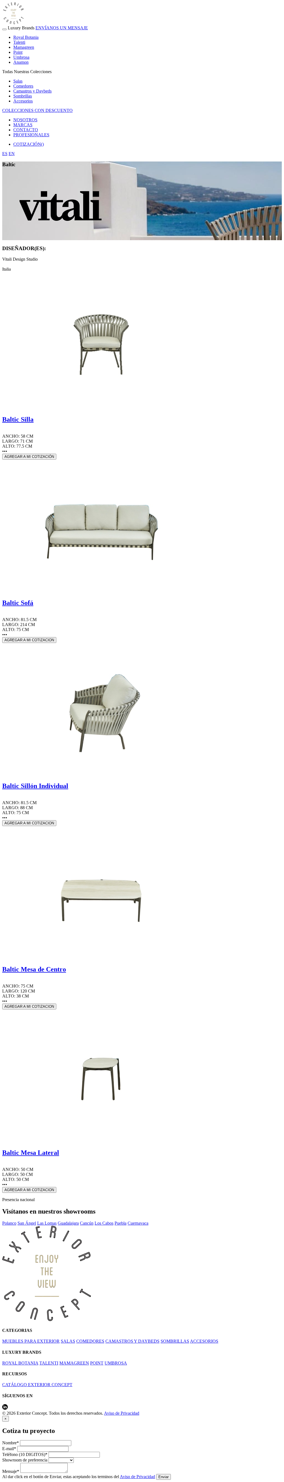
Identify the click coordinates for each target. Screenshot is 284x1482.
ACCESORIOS (204, 1341)
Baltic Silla (18, 419)
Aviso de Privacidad (121, 1413)
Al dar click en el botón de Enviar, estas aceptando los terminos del (78, 1476)
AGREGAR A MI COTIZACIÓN (29, 457)
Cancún (86, 1223)
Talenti (19, 42)
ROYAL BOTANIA (20, 1363)
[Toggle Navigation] (4, 29)
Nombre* (10, 1442)
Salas (17, 81)
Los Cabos (104, 1223)
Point (17, 52)
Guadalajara (68, 1223)
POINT (96, 1363)
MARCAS (22, 124)
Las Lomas (47, 1223)
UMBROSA (116, 1363)
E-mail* (9, 1448)
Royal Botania (26, 37)
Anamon (21, 62)
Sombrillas (22, 96)
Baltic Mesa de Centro (34, 969)
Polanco (9, 1223)
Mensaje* (10, 1471)
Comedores (23, 86)
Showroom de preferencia (24, 1460)
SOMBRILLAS (175, 1341)
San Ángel (26, 1223)
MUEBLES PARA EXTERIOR (31, 1341)
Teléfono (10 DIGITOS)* (24, 1454)
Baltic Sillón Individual (35, 785)
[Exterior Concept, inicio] (46, 1319)
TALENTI (48, 1363)
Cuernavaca (138, 1223)
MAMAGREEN (74, 1363)
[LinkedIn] (5, 1408)
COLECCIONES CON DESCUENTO (37, 110)
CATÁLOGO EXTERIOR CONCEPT (37, 1384)
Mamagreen (23, 47)
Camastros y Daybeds (32, 91)
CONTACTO (25, 129)
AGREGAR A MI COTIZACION (29, 640)
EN (12, 153)
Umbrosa (21, 57)
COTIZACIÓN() (28, 144)
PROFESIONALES (31, 134)
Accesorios (23, 101)
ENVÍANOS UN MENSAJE (62, 27)
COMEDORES (90, 1341)
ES (4, 153)
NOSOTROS (25, 119)
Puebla (120, 1223)
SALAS (68, 1341)
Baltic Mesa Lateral (30, 1152)
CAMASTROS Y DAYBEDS (132, 1341)
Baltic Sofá (17, 602)
